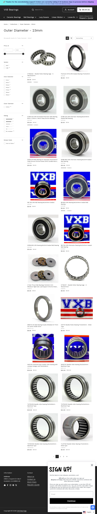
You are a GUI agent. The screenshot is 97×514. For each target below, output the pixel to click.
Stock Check (31, 482)
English (89, 512)
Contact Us (31, 479)
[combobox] (46, 9)
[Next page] (66, 456)
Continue (71, 501)
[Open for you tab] (93, 507)
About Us (30, 476)
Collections (13, 24)
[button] (84, 9)
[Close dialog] (92, 465)
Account (71, 10)
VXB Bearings (11, 10)
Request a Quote (33, 485)
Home (6, 24)
